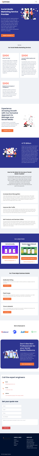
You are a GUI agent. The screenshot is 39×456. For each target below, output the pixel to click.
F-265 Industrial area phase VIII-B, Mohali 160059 (14, 395)
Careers (15, 439)
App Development (30, 441)
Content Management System (32, 445)
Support (15, 445)
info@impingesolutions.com (10, 384)
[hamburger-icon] (36, 2)
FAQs (15, 442)
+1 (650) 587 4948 (9, 389)
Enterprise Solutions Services (32, 448)
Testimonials (16, 441)
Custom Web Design (30, 443)
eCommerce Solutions (30, 442)
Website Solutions (30, 439)
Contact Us (16, 443)
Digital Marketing (30, 446)
